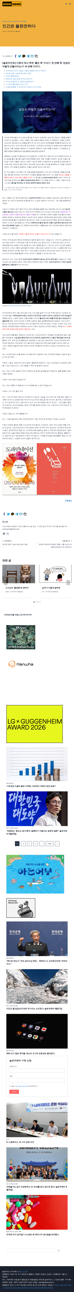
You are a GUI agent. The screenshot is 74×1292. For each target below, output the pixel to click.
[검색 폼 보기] (66, 4)
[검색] (58, 1251)
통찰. (25, 21)
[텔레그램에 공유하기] (28, 56)
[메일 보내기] (32, 56)
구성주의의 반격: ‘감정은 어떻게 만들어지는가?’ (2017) (26, 71)
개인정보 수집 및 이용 (22, 1086)
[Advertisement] (37, 689)
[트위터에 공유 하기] (20, 56)
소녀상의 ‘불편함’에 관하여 (17, 588)
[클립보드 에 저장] (36, 56)
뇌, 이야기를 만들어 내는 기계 (17, 84)
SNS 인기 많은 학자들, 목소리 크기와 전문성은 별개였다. (30, 1053)
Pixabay (28, 306)
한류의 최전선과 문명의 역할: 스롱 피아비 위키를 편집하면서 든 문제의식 (55, 544)
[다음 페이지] (68, 582)
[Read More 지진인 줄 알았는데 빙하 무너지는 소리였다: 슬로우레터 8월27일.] (37, 986)
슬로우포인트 (10, 1050)
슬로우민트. (16, 21)
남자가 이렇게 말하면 (51, 588)
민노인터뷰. (9, 21)
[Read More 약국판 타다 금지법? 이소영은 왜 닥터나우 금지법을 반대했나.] (37, 1212)
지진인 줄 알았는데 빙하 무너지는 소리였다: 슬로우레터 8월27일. (34, 1008)
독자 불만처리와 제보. (45, 1288)
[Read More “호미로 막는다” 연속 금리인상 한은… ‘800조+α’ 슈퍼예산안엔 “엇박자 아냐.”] (37, 938)
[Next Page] (57, 843)
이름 (11, 1076)
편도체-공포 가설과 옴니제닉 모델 (18, 73)
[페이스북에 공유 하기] (16, 56)
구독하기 (14, 1092)
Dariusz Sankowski (15, 306)
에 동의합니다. (25, 1086)
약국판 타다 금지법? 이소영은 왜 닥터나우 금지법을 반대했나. (33, 1234)
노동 (7, 1139)
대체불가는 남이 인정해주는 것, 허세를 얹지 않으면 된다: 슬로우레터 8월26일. (36, 1188)
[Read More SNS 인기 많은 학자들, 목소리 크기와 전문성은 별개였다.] (37, 1031)
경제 (16, 1231)
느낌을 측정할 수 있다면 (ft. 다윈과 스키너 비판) (23, 87)
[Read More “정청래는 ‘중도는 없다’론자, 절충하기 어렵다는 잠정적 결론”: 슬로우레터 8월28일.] (37, 808)
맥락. (20, 1231)
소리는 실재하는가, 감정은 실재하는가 (20, 81)
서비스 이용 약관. (61, 1285)
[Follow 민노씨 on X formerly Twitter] (7, 533)
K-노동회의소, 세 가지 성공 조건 (20, 1142)
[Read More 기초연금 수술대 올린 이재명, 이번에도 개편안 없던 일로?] (37, 764)
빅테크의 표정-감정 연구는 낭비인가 (19, 79)
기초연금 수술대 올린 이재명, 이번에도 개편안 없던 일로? (31, 786)
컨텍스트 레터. (14, 828)
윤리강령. (32, 1288)
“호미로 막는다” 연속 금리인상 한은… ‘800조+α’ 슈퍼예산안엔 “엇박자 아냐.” (36, 962)
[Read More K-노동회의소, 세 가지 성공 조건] (37, 1120)
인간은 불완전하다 (12, 76)
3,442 (50, 843)
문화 (3, 21)
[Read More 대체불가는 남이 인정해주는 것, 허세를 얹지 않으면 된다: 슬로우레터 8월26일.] (37, 1164)
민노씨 (5, 31)
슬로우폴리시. (10, 783)
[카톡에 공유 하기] (24, 56)
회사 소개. (23, 1271)
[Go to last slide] (6, 582)
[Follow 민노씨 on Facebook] (4, 533)
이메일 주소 (13, 1066)
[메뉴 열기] (70, 3)
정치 (7, 828)
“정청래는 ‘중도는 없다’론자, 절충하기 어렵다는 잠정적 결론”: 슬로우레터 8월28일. (36, 832)
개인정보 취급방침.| (21, 1288)
